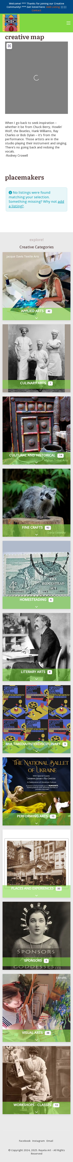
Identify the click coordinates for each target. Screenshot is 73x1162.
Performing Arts (32, 816)
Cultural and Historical (32, 455)
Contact (36, 10)
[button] (68, 23)
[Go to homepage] (11, 22)
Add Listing (53, 7)
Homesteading (33, 599)
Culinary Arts (33, 383)
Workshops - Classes (32, 1104)
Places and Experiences (32, 888)
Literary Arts (33, 671)
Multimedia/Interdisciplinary (33, 744)
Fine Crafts (32, 527)
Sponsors (33, 960)
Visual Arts (32, 1032)
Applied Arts (32, 310)
